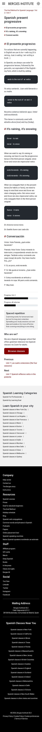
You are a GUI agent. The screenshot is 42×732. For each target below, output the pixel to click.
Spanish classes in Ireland (21, 677)
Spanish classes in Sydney (12, 457)
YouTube (6, 581)
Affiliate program (9, 549)
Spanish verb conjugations (12, 519)
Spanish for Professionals (12, 397)
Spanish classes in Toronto (13, 430)
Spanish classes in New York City (15, 409)
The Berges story (9, 486)
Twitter (5, 588)
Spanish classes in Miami (12, 423)
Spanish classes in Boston (12, 426)
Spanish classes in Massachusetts (21, 651)
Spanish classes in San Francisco (15, 420)
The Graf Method (9, 509)
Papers (5, 529)
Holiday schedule (9, 512)
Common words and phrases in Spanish (17, 523)
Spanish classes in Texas (21, 642)
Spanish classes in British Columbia (21, 660)
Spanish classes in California (21, 634)
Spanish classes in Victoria (21, 690)
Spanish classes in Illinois (21, 638)
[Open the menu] (3, 3)
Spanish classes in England (21, 668)
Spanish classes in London (12, 436)
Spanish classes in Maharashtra (21, 681)
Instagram (6, 591)
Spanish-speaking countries (13, 536)
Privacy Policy (8, 716)
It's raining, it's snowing (16, 31)
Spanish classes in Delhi (21, 685)
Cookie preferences (32, 716)
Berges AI (6, 572)
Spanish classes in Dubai (12, 450)
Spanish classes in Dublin (12, 440)
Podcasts (6, 526)
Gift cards (6, 552)
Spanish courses (9, 499)
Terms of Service (21, 719)
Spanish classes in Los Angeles (14, 416)
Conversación (12, 35)
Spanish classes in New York (21, 630)
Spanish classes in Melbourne (14, 453)
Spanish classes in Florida (21, 647)
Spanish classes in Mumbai (13, 443)
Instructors (7, 490)
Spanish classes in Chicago (13, 413)
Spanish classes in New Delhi (13, 447)
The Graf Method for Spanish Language (18, 10)
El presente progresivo (16, 28)
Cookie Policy (19, 716)
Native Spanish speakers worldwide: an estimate (20, 539)
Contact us (7, 483)
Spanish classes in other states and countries (21, 698)
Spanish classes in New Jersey (21, 655)
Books (5, 562)
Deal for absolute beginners (13, 506)
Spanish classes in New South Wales (21, 694)
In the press (7, 565)
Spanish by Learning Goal (12, 400)
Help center (7, 480)
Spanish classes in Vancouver (14, 433)
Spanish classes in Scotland (21, 672)
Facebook (6, 595)
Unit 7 (9, 13)
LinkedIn (6, 585)
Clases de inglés (9, 569)
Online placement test (11, 533)
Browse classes (16, 351)
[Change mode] (38, 3)
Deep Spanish (8, 559)
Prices (5, 502)
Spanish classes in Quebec (21, 664)
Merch (5, 555)
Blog (4, 516)
